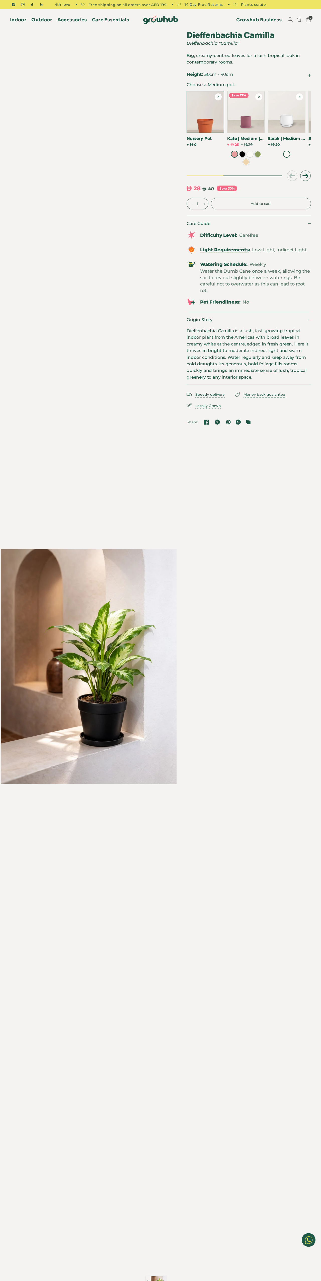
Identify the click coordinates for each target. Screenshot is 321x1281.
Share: (192, 422)
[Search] (299, 20)
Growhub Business (259, 20)
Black (242, 154)
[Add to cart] (261, 203)
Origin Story (200, 319)
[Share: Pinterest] (228, 422)
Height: (210, 74)
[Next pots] (305, 176)
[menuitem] (19, 20)
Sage (257, 154)
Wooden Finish (246, 161)
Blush (234, 154)
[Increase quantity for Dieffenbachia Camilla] (204, 204)
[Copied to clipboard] (248, 422)
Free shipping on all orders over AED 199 (108, 5)
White (250, 154)
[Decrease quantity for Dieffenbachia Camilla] (190, 204)
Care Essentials (110, 20)
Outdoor (41, 20)
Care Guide (198, 223)
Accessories (72, 20)
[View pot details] (218, 96)
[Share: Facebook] (206, 422)
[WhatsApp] (238, 422)
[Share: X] (217, 422)
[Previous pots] (291, 176)
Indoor (18, 20)
